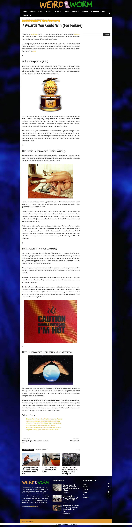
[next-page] (79, 450)
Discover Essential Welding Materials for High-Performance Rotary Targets (71, 487)
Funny (38, 21)
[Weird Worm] (66, 4)
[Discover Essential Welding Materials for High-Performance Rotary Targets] (57, 487)
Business (85, 487)
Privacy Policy (73, 524)
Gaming (32, 11)
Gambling (86, 498)
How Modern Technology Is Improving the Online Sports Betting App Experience (71, 508)
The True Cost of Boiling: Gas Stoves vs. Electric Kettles (50, 470)
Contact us (27, 15)
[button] (109, 13)
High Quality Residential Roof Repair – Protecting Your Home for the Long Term (30, 471)
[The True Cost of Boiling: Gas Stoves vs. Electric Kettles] (51, 459)
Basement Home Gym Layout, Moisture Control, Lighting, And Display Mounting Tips (70, 471)
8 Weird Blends (74, 441)
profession (34, 34)
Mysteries (75, 11)
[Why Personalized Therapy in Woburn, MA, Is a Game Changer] (57, 498)
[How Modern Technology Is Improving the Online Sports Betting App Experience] (57, 508)
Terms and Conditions (61, 524)
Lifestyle (49, 11)
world (34, 51)
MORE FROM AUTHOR (41, 450)
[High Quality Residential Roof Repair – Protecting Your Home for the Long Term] (31, 459)
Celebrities (58, 11)
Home (25, 11)
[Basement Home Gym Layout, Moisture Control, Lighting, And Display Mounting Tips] (71, 459)
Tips (84, 495)
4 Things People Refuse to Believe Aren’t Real (35, 442)
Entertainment (29, 19)
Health (40, 11)
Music (67, 11)
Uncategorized (54, 21)
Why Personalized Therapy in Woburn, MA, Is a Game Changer (70, 498)
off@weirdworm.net (33, 506)
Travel (104, 11)
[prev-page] (76, 450)
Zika (25, 29)
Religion (85, 11)
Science (77, 34)
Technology (94, 11)
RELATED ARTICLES (28, 450)
